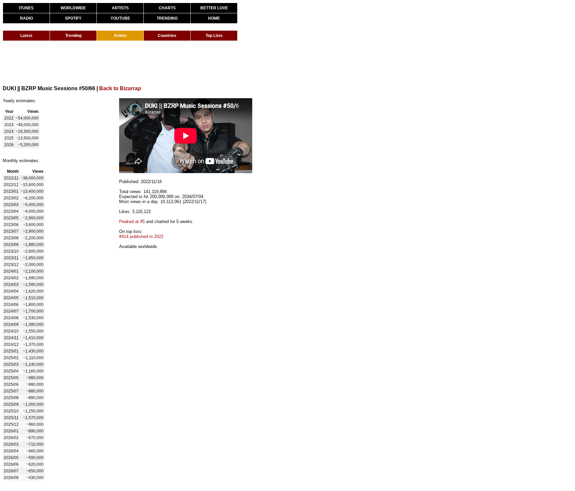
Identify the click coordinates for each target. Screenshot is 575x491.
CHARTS (167, 8)
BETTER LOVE (214, 8)
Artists (120, 35)
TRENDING (167, 18)
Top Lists (214, 35)
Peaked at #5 (132, 221)
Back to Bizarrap (120, 88)
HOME (214, 18)
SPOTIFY (73, 18)
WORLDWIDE (73, 8)
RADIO (26, 18)
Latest (26, 35)
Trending (73, 35)
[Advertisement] (124, 63)
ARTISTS (120, 8)
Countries (167, 35)
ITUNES (26, 8)
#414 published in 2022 (141, 236)
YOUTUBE (120, 18)
